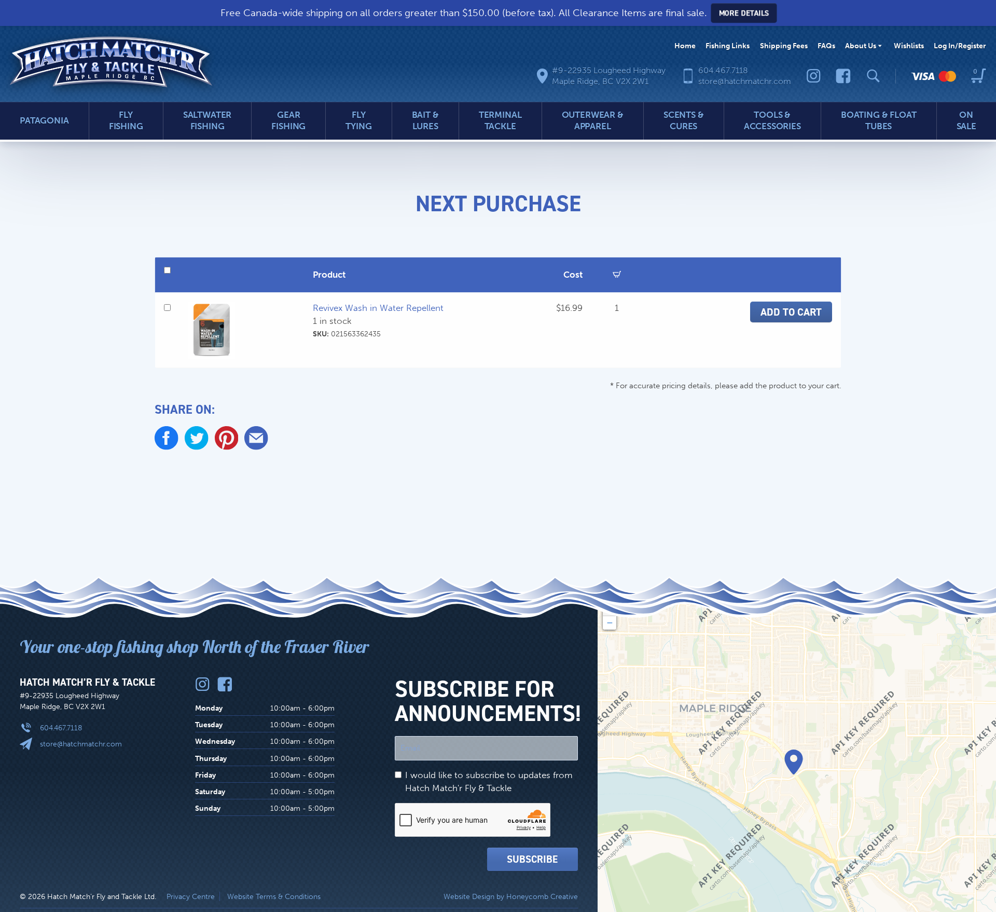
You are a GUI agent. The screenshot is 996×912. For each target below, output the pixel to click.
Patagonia (44, 120)
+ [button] (610, 609)
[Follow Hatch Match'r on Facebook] (843, 76)
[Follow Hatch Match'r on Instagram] (813, 76)
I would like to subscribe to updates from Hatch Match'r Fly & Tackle (489, 781)
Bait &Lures (425, 120)
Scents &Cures (683, 120)
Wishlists (909, 45)
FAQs (826, 45)
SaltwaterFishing (207, 120)
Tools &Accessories (772, 120)
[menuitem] (685, 46)
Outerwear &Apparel (593, 120)
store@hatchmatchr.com (81, 743)
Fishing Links (728, 45)
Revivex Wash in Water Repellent (378, 308)
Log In (960, 45)
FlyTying (358, 120)
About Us (860, 45)
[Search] (873, 76)
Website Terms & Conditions (274, 896)
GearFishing (288, 120)
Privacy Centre (191, 896)
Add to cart (791, 312)
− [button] (610, 622)
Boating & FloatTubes (878, 120)
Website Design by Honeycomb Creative (511, 896)
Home (685, 45)
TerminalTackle (500, 120)
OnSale (966, 120)
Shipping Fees (784, 45)
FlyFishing (126, 120)
